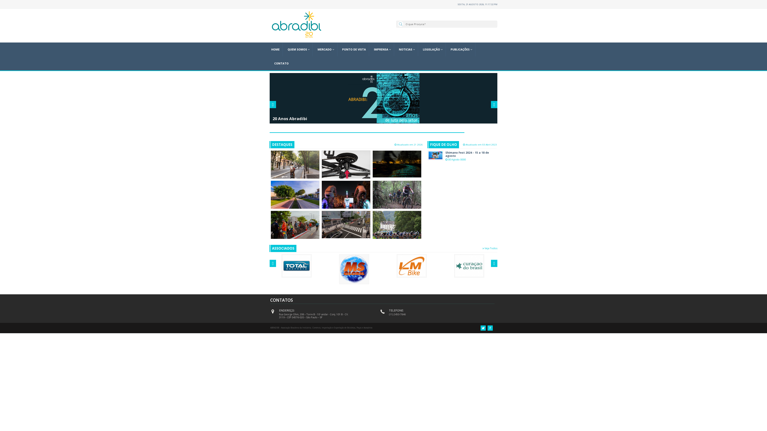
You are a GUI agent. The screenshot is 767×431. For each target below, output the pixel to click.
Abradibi (297, 25)
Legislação (432, 49)
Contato (281, 63)
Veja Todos (490, 248)
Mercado (325, 49)
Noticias (406, 49)
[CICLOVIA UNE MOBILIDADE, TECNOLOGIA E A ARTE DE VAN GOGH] (397, 164)
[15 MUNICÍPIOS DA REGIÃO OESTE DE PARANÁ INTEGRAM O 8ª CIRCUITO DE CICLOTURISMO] (397, 195)
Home (275, 49)
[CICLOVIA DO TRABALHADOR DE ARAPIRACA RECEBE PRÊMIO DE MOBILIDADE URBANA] (295, 197)
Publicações (460, 49)
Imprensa (381, 49)
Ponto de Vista (354, 49)
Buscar (399, 24)
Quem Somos (298, 49)
